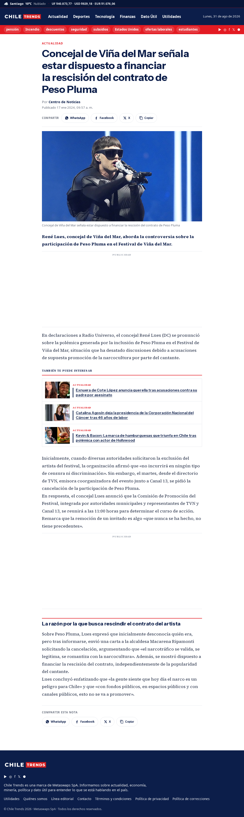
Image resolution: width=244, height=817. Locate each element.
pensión (12, 29)
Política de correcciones (191, 798)
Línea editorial (62, 798)
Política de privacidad (152, 798)
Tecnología (105, 16)
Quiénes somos (35, 798)
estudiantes (188, 29)
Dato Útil (149, 16)
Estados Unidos (127, 29)
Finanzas (128, 16)
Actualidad (58, 16)
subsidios (100, 29)
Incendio (32, 29)
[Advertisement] (122, 292)
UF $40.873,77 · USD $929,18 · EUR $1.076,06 (83, 4)
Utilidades (171, 16)
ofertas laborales (158, 29)
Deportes (81, 16)
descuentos (55, 29)
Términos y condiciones (113, 798)
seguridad (79, 29)
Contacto (84, 798)
